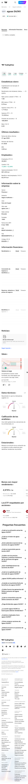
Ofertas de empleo (19, 721)
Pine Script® (5, 727)
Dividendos (4, 714)
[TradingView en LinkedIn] (17, 646)
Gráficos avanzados (20, 766)
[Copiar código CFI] (8, 241)
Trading (3, 755)
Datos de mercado (19, 685)
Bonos (3, 690)
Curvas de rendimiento (7, 722)
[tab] (17, 251)
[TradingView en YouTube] (10, 646)
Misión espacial (18, 716)
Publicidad (17, 774)
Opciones (4, 724)
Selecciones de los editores (6, 759)
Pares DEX (4, 695)
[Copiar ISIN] (13, 230)
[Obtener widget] (24, 392)
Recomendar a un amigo (6, 742)
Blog (16, 718)
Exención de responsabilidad (19, 741)
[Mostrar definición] (18, 85)
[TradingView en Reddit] (3, 650)
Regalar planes (18, 687)
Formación (4, 756)
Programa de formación (18, 780)
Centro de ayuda (19, 719)
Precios (16, 684)
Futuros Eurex (18, 705)
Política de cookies (19, 745)
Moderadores (5, 750)
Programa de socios (20, 777)
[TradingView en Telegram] (21, 646)
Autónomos (4, 769)
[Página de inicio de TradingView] (5, 2)
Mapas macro (5, 725)
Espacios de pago (6, 771)
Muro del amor (5, 740)
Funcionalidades (19, 682)
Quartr (17, 671)
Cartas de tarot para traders (20, 730)
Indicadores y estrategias (5, 765)
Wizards (4, 767)
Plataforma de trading (20, 768)
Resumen (17, 692)
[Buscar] (15, 2)
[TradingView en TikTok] (25, 646)
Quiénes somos (18, 714)
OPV (3, 715)
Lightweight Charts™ (20, 764)
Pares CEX (4, 694)
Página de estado (19, 755)
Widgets (17, 761)
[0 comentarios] (9, 384)
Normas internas (6, 748)
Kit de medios (18, 723)
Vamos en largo (7, 371)
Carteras (4, 720)
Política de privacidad (20, 743)
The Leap (17, 698)
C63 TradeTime (18, 732)
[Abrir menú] (2, 2)
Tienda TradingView (20, 728)
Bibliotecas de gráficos (20, 763)
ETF (3, 688)
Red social (4, 738)
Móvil (3, 732)
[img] (15, 16)
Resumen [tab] (4, 29)
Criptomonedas (5, 692)
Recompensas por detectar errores (19, 752)
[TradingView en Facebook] (6, 646)
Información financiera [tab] (15, 29)
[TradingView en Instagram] (14, 646)
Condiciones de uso (20, 739)
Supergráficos (5, 682)
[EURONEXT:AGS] (3, 368)
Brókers (17, 694)
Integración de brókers (20, 776)
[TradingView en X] (3, 646)
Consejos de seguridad (20, 750)
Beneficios (4, 712)
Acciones (4, 687)
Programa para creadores (5, 746)
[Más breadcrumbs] (9, 7)
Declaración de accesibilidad (18, 747)
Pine (3, 697)
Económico (4, 710)
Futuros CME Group (19, 703)
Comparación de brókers (19, 696)
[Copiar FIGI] (13, 236)
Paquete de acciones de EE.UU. (20, 707)
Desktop (4, 734)
